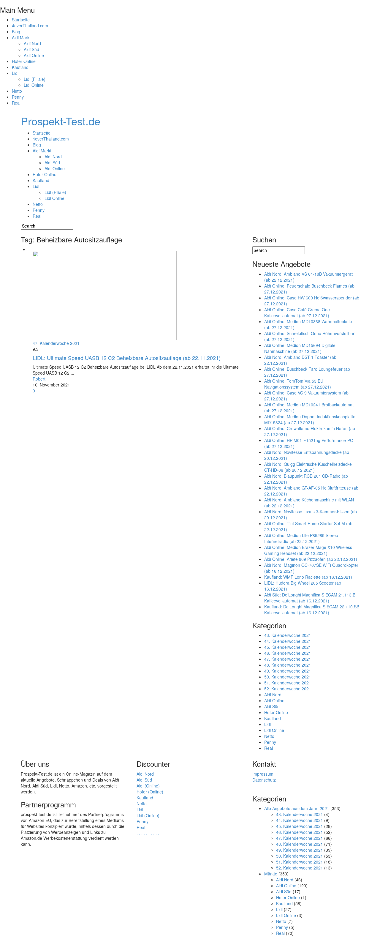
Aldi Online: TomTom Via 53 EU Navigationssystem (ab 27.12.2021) (297, 384)
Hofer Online (24, 61)
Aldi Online (34, 55)
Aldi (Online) (148, 786)
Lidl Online (34, 85)
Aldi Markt (21, 37)
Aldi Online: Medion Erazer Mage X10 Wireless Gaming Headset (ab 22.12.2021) (308, 550)
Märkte (270, 874)
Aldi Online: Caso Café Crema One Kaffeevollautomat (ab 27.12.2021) (297, 312)
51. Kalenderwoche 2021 (287, 683)
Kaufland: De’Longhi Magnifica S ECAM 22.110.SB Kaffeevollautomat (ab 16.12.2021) (311, 610)
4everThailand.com (30, 26)
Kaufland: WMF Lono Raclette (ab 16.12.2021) (308, 577)
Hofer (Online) (150, 792)
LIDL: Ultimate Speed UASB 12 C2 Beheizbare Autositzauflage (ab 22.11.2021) (127, 358)
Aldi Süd (31, 49)
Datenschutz (264, 780)
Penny (18, 97)
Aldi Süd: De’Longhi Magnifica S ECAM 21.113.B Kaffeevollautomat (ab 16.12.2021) (309, 598)
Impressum (262, 774)
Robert (39, 379)
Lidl (15, 73)
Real (16, 103)
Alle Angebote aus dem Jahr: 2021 (296, 808)
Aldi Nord (32, 43)
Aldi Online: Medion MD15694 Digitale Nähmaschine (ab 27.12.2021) (299, 348)
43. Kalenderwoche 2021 (287, 635)
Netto (17, 91)
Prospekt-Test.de (60, 120)
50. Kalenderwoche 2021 (287, 677)
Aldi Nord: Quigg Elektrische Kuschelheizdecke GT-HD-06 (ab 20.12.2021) (308, 467)
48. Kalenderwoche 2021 (287, 665)
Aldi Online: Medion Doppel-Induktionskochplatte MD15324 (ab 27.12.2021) (309, 419)
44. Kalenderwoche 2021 (287, 641)
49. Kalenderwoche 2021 (287, 671)
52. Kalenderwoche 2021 (287, 689)
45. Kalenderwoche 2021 (287, 647)
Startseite (21, 20)
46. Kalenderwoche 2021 (287, 653)
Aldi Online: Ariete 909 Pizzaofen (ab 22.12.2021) (310, 559)
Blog (16, 31)
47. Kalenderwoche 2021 (56, 343)
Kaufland (20, 67)
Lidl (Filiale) (34, 79)
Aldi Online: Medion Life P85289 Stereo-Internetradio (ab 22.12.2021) (302, 538)
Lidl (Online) (148, 815)
